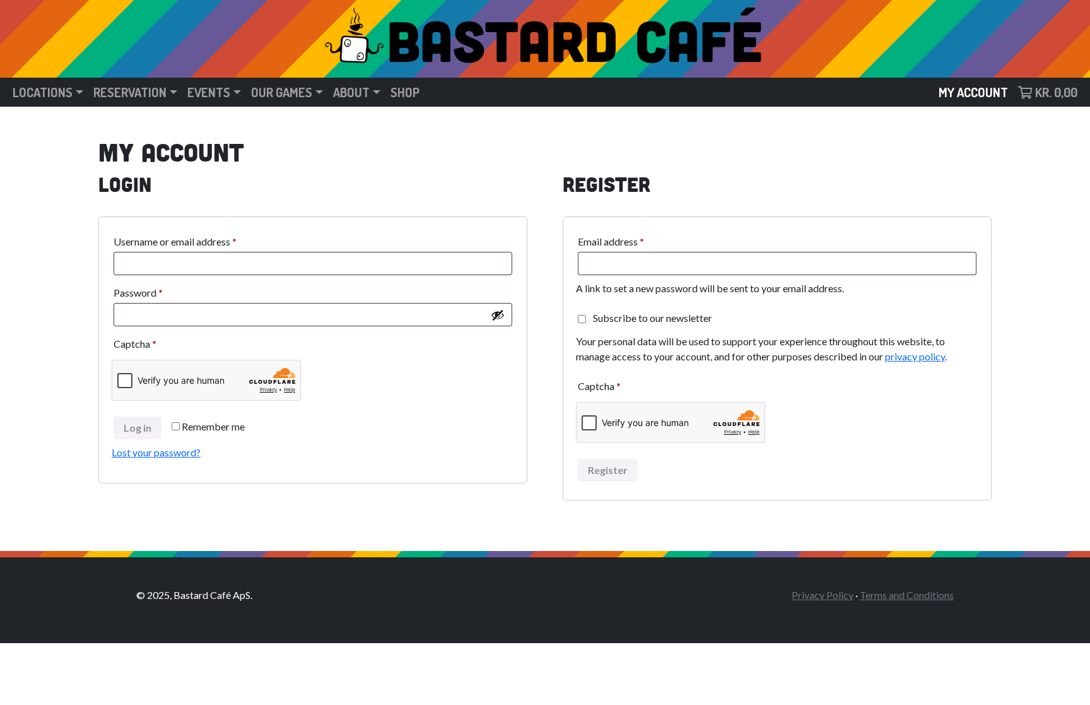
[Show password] (498, 315)
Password (157, 292)
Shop (404, 92)
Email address (630, 241)
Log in (137, 428)
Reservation (130, 92)
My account (973, 92)
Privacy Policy (822, 595)
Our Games (281, 92)
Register (608, 470)
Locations (43, 92)
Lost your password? (156, 452)
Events (208, 92)
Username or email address (194, 241)
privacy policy (915, 356)
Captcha (135, 344)
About (351, 92)
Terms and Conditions (907, 595)
